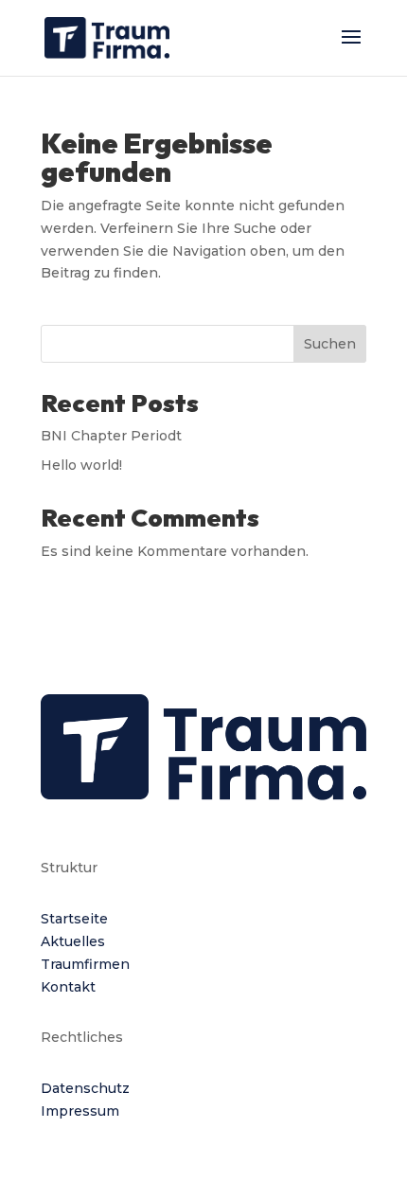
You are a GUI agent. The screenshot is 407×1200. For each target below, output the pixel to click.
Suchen (330, 343)
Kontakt (68, 986)
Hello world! (81, 465)
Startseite (74, 918)
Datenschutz (85, 1088)
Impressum (80, 1110)
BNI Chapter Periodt (111, 435)
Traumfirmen (85, 964)
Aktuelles (73, 941)
